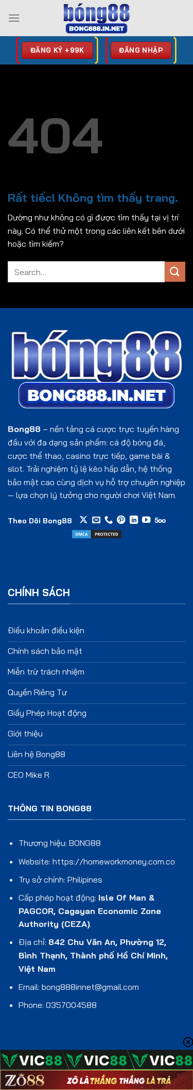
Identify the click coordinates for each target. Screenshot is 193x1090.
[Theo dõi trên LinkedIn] (134, 520)
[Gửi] (175, 272)
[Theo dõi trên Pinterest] (121, 520)
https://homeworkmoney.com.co (113, 861)
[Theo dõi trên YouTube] (146, 520)
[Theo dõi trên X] (83, 520)
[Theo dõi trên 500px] (160, 520)
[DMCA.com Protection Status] (96, 533)
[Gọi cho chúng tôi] (108, 520)
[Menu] (14, 17)
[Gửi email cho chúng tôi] (96, 520)
